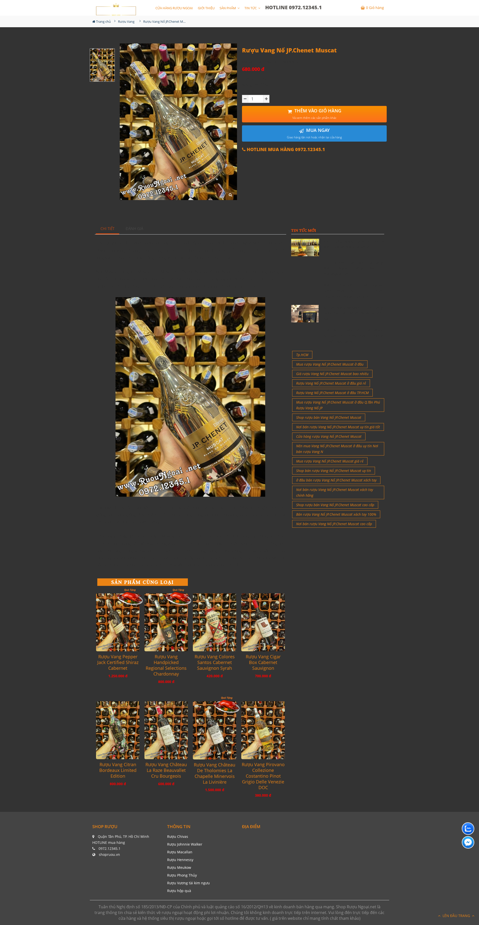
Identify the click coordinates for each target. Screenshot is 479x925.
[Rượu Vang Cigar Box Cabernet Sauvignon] (263, 622)
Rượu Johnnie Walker (184, 844)
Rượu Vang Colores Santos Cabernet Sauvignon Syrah (215, 662)
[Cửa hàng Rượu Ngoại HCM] (116, 9)
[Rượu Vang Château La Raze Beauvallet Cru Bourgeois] (166, 730)
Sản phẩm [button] (228, 8)
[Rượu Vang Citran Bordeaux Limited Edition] (117, 730)
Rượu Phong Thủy (182, 875)
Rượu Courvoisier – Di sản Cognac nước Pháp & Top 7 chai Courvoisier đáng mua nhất (353, 291)
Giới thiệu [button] (206, 8)
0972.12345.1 (109, 848)
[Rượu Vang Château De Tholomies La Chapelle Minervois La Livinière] (214, 730)
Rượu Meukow (179, 867)
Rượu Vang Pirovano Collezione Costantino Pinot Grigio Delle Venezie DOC (263, 776)
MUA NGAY (314, 133)
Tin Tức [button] (250, 8)
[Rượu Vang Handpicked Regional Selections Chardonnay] (166, 622)
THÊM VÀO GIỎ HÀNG (316, 114)
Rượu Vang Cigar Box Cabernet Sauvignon (263, 662)
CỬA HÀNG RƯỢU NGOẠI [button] (174, 8)
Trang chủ (103, 21)
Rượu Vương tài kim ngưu (188, 883)
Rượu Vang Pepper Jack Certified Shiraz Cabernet (117, 662)
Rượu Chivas (177, 836)
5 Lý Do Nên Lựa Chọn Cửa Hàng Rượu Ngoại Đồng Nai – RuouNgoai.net (353, 268)
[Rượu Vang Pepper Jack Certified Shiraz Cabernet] (117, 622)
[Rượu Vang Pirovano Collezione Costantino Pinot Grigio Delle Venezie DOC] (263, 730)
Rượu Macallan (179, 852)
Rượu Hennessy (180, 859)
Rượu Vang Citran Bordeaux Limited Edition (117, 770)
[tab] (108, 229)
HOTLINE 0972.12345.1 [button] (293, 7)
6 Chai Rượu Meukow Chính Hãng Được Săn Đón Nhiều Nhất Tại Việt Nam (353, 313)
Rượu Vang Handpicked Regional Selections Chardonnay (166, 665)
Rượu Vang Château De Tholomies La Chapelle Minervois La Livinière (214, 773)
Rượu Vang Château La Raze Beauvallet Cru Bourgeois (166, 770)
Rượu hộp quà (179, 890)
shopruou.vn (109, 854)
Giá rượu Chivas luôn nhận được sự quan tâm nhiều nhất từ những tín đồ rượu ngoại (353, 336)
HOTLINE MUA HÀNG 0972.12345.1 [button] (285, 149)
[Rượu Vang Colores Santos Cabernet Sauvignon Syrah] (214, 622)
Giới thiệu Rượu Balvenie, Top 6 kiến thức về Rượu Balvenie (354, 244)
